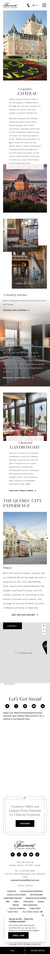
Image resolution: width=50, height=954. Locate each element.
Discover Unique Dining (21, 490)
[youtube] (34, 706)
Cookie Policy (13, 912)
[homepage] (11, 5)
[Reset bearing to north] (44, 633)
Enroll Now (18, 935)
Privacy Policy (35, 908)
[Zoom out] (44, 629)
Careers (41, 901)
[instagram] (25, 706)
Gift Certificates (36, 894)
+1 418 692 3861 (27, 871)
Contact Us (11, 891)
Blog (7, 901)
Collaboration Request (13, 898)
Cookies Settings (32, 912)
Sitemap (16, 905)
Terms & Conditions (17, 908)
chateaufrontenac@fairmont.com (25, 880)
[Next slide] (46, 538)
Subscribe (25, 823)
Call (12, 950)
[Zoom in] (44, 625)
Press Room (28, 901)
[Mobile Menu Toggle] (44, 5)
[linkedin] (43, 706)
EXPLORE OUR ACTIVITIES (15, 310)
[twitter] (16, 706)
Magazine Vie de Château (36, 898)
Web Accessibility (30, 905)
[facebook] (7, 706)
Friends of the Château (16, 894)
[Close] (42, 915)
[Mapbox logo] (9, 683)
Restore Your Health (17, 378)
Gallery (16, 901)
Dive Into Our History (24, 615)
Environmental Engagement (32, 891)
